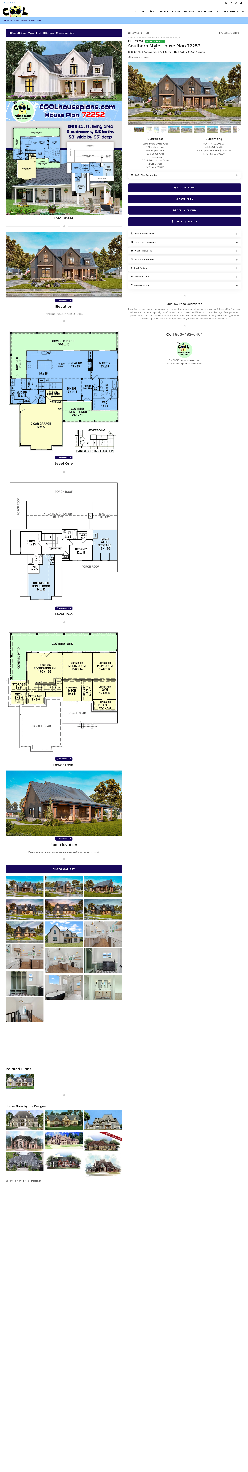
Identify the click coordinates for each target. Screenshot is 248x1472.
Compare (49, 33)
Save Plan (185, 199)
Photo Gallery (64, 869)
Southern (170, 37)
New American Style (156, 37)
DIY (218, 11)
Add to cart (186, 187)
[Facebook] (231, 3)
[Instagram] (236, 3)
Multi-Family (205, 11)
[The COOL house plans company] (184, 349)
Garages (189, 11)
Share (23, 33)
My (154, 11)
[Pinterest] (226, 3)
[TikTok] (241, 3)
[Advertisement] (64, 1046)
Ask (32, 33)
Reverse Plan (64, 300)
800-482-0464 (12, 3)
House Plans (21, 20)
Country (131, 37)
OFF (147, 33)
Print (13, 33)
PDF (39, 33)
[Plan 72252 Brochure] (64, 127)
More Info (229, 11)
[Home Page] (143, 11)
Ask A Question (185, 221)
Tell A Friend (186, 210)
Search (164, 11)
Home (9, 20)
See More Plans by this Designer (23, 1180)
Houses (176, 11)
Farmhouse (141, 37)
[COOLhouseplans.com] (15, 11)
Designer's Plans (66, 33)
